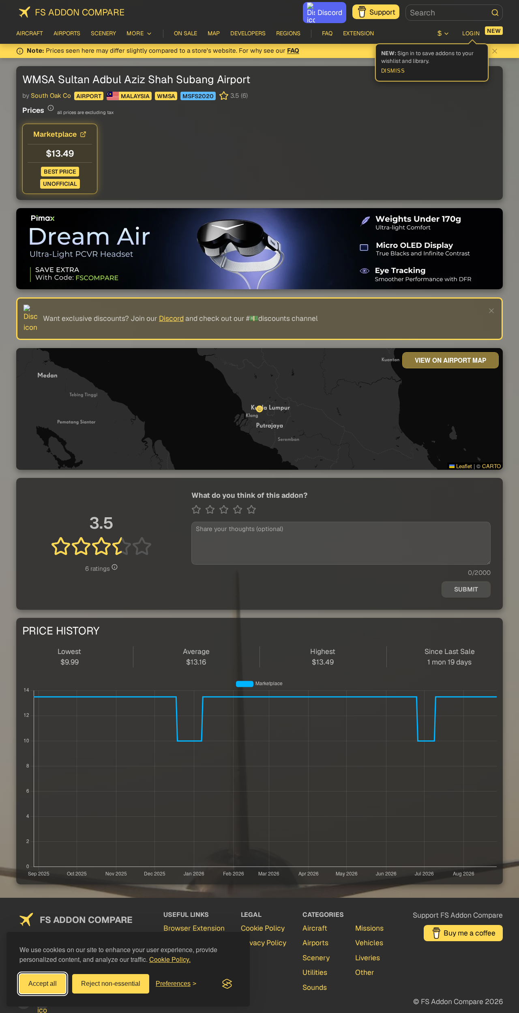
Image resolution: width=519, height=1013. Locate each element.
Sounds (314, 987)
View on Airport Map (450, 360)
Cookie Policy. (170, 959)
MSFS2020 (198, 96)
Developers (248, 33)
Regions (288, 33)
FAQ (327, 33)
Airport (88, 96)
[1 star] (198, 509)
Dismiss (393, 71)
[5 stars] (251, 509)
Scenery (103, 33)
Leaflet (463, 466)
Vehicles (369, 942)
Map (214, 33)
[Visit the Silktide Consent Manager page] (227, 984)
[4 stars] (240, 509)
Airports (67, 33)
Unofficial (60, 183)
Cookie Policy (263, 928)
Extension (358, 33)
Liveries (367, 957)
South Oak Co (51, 96)
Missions (369, 928)
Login (471, 33)
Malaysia (135, 96)
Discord (329, 12)
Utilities (314, 972)
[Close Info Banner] (495, 51)
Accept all (42, 983)
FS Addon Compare (79, 12)
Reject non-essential (110, 983)
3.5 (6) (239, 96)
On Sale (185, 33)
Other (364, 972)
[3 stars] (226, 509)
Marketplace (55, 134)
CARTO (491, 466)
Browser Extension (194, 928)
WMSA (166, 96)
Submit (466, 589)
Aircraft (29, 33)
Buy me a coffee (469, 933)
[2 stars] (212, 509)
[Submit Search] (495, 12)
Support (382, 12)
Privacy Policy (263, 942)
